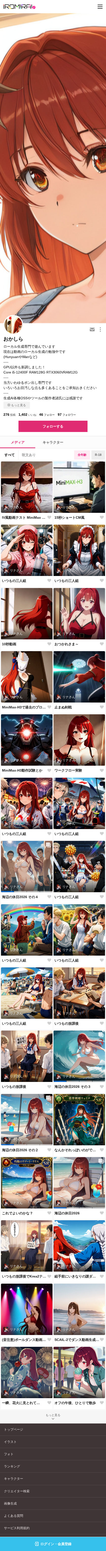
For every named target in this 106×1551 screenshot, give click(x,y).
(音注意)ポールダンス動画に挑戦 (24, 1340)
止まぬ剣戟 (63, 707)
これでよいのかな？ (17, 1213)
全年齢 (82, 455)
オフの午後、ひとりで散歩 (75, 1403)
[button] (7, 891)
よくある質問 (13, 1516)
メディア (18, 442)
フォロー (47, 414)
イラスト (10, 1442)
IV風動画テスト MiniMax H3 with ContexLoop (24, 517)
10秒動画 (9, 644)
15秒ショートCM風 (69, 517)
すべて (9, 455)
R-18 (98, 455)
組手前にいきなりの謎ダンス (76, 1276)
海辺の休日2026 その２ (20, 1150)
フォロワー (67, 414)
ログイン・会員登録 (55, 1544)
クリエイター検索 (17, 1491)
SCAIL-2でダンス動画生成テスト (76, 1340)
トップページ (13, 1429)
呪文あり (29, 455)
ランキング (12, 1466)
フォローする (53, 426)
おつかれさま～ (66, 644)
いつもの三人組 (14, 581)
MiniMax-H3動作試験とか (22, 770)
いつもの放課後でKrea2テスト (24, 1276)
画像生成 (10, 1503)
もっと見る (18, 405)
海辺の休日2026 (67, 1213)
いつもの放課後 (66, 1023)
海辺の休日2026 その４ (20, 897)
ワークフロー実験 (68, 770)
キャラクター (53, 442)
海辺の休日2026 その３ (72, 1087)
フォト (9, 1454)
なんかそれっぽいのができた (76, 1150)
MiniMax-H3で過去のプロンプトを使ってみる (24, 707)
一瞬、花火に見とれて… (21, 1403)
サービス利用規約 (17, 1528)
